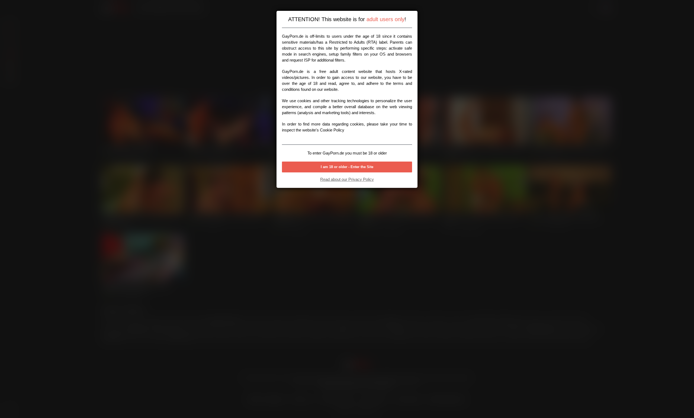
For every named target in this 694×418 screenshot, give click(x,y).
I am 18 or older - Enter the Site (347, 167)
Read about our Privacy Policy (347, 179)
